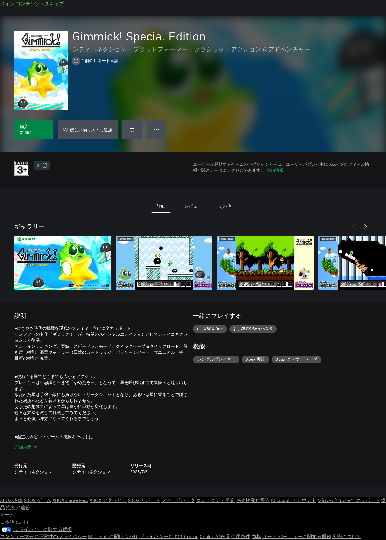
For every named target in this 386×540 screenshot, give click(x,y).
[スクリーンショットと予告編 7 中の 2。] (164, 263)
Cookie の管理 (215, 536)
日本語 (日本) (14, 522)
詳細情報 (275, 170)
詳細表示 (22, 447)
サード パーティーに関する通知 (296, 536)
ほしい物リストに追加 (91, 130)
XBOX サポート (144, 500)
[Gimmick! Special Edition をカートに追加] (132, 129)
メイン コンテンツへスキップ (32, 3)
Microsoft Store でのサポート (349, 500)
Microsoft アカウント (293, 500)
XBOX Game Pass (70, 500)
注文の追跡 (18, 507)
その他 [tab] (225, 206)
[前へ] (353, 226)
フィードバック (178, 500)
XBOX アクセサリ (108, 500)
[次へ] (365, 226)
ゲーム (7, 514)
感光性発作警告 (253, 500)
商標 (256, 536)
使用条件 (240, 536)
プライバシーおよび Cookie (168, 536)
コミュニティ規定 (215, 500)
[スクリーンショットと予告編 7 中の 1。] (62, 263)
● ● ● (156, 129)
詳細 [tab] (161, 206)
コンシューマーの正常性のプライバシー (43, 536)
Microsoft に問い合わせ (113, 536)
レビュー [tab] (193, 206)
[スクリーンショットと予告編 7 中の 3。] (265, 263)
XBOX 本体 (11, 500)
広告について (346, 536)
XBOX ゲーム (37, 500)
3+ (39, 165)
